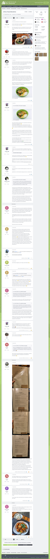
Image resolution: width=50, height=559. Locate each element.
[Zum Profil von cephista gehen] (35, 22)
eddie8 (21, 268)
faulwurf (27, 47)
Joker (6, 64)
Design (7, 557)
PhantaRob (6, 265)
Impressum (17, 557)
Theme (31, 557)
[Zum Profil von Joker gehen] (7, 62)
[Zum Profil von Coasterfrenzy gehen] (7, 208)
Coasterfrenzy (7, 210)
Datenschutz (10, 557)
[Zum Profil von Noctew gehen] (7, 344)
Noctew (7, 347)
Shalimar (6, 366)
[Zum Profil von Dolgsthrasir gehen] (7, 178)
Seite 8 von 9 (22, 539)
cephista (38, 21)
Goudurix (6, 254)
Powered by (44, 557)
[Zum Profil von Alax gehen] (42, 19)
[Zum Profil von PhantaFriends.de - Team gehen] (3, 14)
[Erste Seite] (3, 18)
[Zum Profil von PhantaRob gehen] (7, 262)
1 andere (27, 268)
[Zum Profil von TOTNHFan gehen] (7, 21)
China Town (19, 14)
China (20, 252)
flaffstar (6, 54)
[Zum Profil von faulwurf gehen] (7, 488)
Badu (29, 174)
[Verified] (8, 24)
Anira (7, 337)
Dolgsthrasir (26, 144)
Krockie (21, 330)
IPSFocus (34, 557)
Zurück (5, 539)
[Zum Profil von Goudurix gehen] (7, 251)
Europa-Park (17, 119)
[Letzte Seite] (19, 18)
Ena (19, 330)
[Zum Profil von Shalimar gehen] (7, 364)
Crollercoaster (7, 509)
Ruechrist (24, 47)
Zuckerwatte (45, 21)
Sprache (3, 557)
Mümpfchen (23, 268)
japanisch (16, 251)
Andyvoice (19, 268)
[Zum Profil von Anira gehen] (7, 334)
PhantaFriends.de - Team (8, 14)
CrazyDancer (28, 100)
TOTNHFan (6, 24)
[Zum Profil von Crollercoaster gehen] (7, 507)
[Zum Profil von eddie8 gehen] (7, 229)
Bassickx (27, 500)
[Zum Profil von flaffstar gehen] (7, 51)
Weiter (17, 539)
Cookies (14, 557)
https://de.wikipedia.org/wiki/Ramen (17, 254)
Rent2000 (24, 500)
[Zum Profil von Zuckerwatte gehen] (42, 22)
